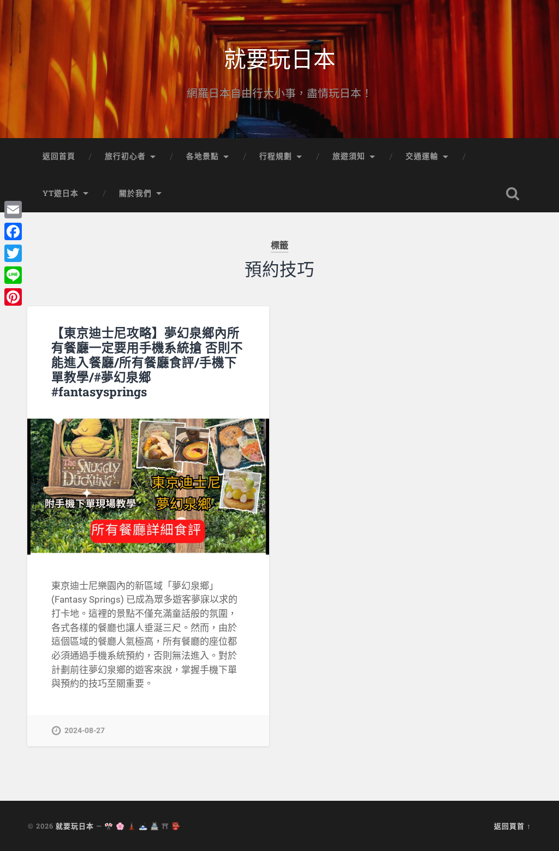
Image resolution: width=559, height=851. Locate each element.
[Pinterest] (13, 297)
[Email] (13, 210)
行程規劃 (275, 156)
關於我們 (135, 193)
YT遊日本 (61, 193)
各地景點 (202, 156)
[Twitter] (13, 253)
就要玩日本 (280, 57)
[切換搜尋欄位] (512, 193)
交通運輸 (422, 156)
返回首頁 (59, 156)
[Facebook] (13, 231)
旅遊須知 (348, 156)
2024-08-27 (84, 730)
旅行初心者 (125, 156)
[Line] (13, 275)
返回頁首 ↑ (512, 826)
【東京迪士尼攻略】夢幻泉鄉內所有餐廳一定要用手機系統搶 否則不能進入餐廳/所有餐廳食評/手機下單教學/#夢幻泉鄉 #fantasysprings (147, 362)
